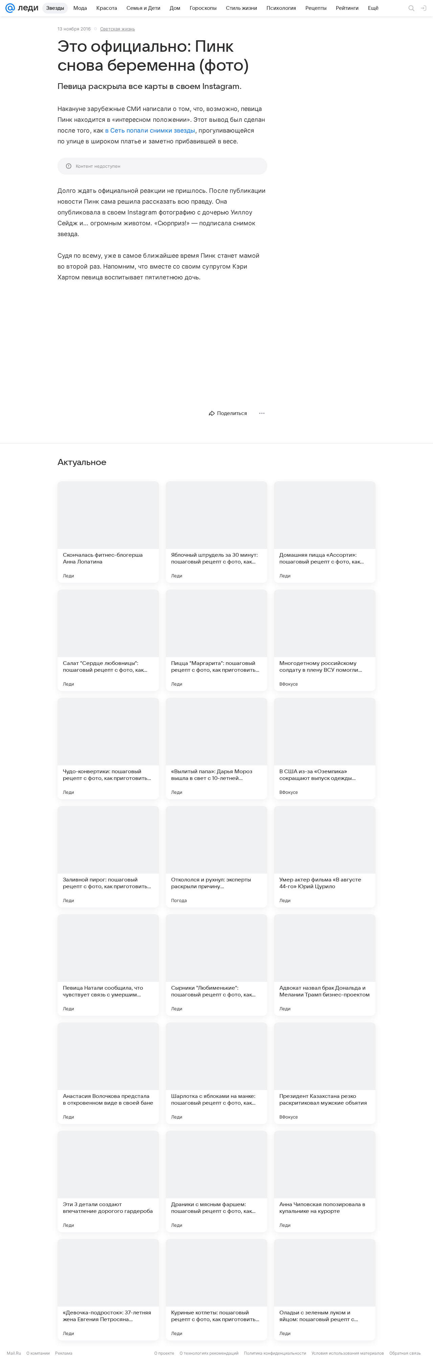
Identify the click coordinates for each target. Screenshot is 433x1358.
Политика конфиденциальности (275, 1353)
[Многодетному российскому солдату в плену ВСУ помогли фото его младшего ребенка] (324, 640)
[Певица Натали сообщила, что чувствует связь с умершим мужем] (108, 965)
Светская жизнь (117, 28)
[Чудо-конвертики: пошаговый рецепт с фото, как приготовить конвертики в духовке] (108, 748)
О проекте (164, 1353)
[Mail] (10, 8)
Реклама (63, 1353)
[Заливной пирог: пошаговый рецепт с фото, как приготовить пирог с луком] (108, 856)
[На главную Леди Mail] (26, 8)
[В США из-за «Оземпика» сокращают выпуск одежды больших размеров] (324, 748)
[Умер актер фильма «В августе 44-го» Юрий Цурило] (324, 856)
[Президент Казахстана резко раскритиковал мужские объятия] (324, 1073)
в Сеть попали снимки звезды (150, 130)
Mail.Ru (14, 1353)
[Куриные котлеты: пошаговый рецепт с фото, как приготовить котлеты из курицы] (216, 1289)
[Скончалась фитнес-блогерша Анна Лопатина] (108, 532)
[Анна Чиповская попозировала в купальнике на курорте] (324, 1181)
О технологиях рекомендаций (209, 1353)
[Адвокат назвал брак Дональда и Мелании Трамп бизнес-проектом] (324, 965)
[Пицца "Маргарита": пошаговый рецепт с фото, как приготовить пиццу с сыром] (216, 640)
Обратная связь (405, 1353)
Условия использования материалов (348, 1353)
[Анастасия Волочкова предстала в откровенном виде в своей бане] (108, 1073)
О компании (38, 1353)
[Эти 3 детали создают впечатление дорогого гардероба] (108, 1181)
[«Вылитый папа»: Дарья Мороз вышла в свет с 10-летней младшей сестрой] (216, 748)
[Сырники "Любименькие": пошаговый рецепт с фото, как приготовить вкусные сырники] (216, 965)
